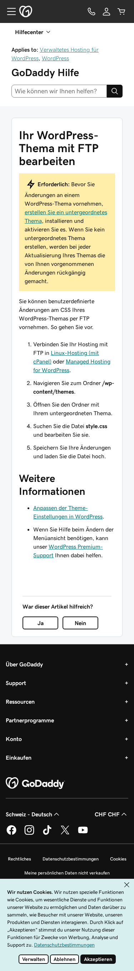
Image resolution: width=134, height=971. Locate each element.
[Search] (115, 91)
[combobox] (59, 91)
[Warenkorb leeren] (121, 11)
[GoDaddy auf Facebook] (11, 833)
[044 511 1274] (91, 11)
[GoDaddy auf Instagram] (29, 833)
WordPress (55, 58)
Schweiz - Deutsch (29, 814)
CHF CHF (107, 814)
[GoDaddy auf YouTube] (83, 833)
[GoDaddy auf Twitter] (65, 833)
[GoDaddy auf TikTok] (47, 833)
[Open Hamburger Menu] (8, 11)
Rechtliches (19, 859)
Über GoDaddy (24, 664)
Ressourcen (20, 701)
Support (16, 683)
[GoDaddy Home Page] (35, 783)
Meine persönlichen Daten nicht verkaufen (67, 873)
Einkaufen (18, 757)
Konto (14, 739)
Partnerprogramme (30, 720)
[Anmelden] (106, 11)
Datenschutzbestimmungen (71, 859)
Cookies (118, 859)
